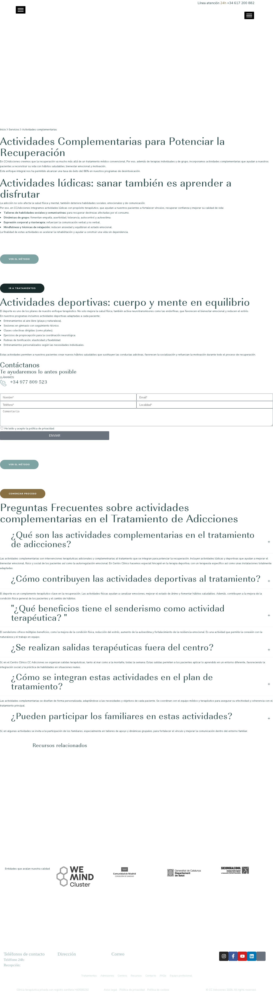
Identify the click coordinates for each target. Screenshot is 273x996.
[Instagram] (223, 956)
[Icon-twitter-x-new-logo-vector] (261, 956)
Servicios (14, 129)
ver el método (19, 259)
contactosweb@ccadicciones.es (131, 964)
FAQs (163, 975)
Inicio (3, 129)
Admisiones (107, 975)
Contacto (150, 975)
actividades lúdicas (56, 208)
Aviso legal (110, 990)
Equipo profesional (181, 975)
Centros (122, 975)
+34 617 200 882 (240, 3)
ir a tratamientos (22, 288)
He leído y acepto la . (29, 428)
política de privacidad (41, 428)
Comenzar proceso (23, 493)
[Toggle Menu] (21, 10)
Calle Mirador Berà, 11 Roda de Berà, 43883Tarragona (72, 964)
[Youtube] (242, 956)
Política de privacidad (132, 990)
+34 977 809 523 (28, 382)
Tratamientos (89, 975)
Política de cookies (158, 990)
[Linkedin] (251, 956)
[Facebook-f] (233, 956)
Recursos (137, 975)
